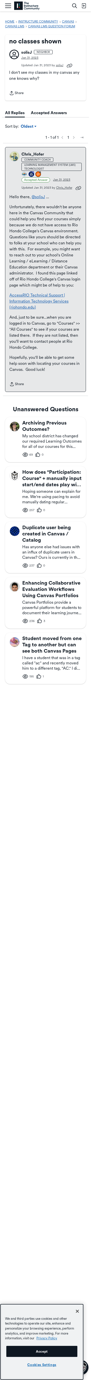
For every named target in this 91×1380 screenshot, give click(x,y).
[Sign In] (83, 6)
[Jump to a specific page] (82, 137)
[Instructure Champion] (24, 174)
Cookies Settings (41, 1365)
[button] (14, 54)
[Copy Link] (69, 65)
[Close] (77, 1311)
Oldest (27, 126)
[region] (42, 1342)
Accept (42, 1351)
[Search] (74, 6)
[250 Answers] (38, 174)
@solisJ (38, 196)
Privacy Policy (46, 1338)
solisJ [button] (26, 52)
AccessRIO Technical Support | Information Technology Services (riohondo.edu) (39, 301)
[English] (27, 6)
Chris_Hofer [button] (32, 154)
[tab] (15, 113)
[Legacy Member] (32, 174)
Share (16, 93)
